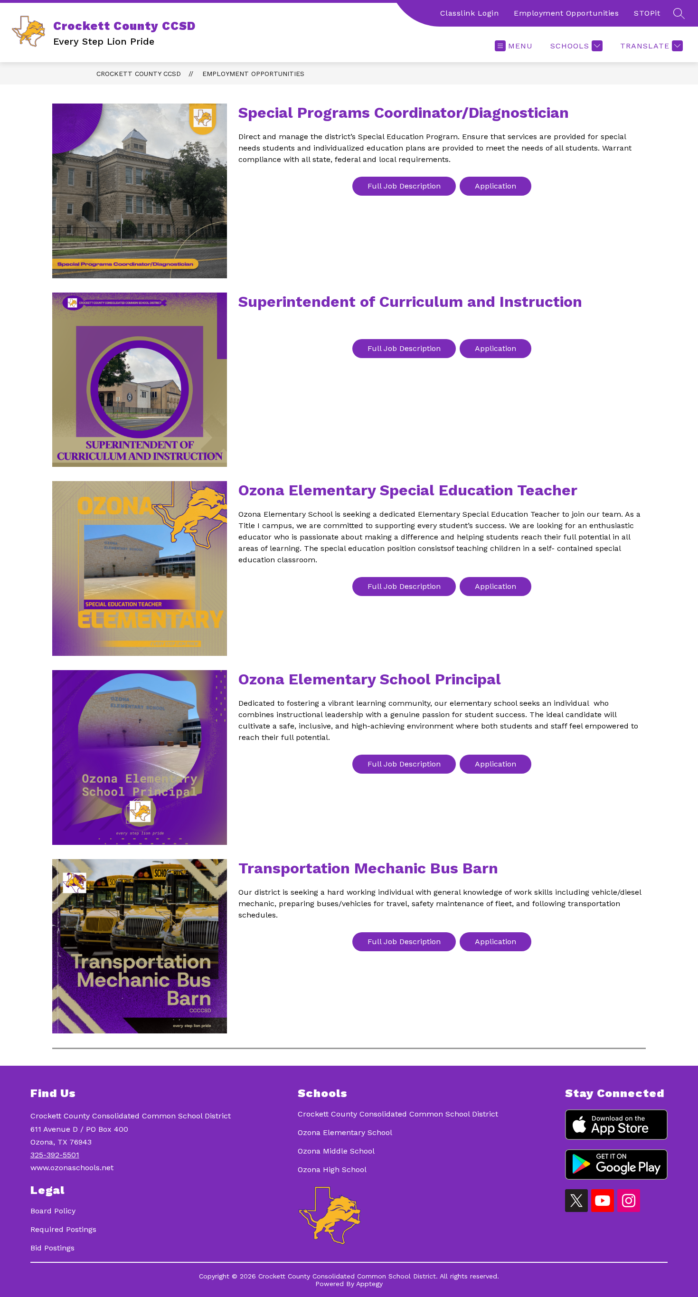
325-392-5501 (54, 1154)
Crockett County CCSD (138, 73)
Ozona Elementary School (345, 1132)
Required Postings (63, 1229)
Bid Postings (52, 1247)
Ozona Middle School (336, 1150)
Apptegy (369, 1284)
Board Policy (52, 1210)
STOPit (647, 13)
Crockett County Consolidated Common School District (398, 1113)
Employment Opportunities (566, 13)
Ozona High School (332, 1169)
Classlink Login (469, 13)
